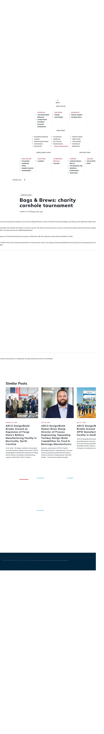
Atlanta (39, 519)
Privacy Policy (34, 560)
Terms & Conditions (44, 560)
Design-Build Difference (45, 487)
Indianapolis (55, 532)
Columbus (40, 544)
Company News (26, 195)
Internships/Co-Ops (74, 502)
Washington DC (86, 538)
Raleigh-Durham (72, 544)
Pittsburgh (69, 538)
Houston (54, 525)
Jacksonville (55, 538)
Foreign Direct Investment (46, 493)
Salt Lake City (85, 525)
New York (69, 525)
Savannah (84, 532)
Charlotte (40, 538)
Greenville (54, 519)
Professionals (72, 496)
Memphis (69, 519)
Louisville (54, 544)
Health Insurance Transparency (60, 560)
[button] (58, 102)
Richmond (84, 519)
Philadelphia (70, 532)
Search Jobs (85, 496)
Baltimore (40, 525)
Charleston (40, 532)
